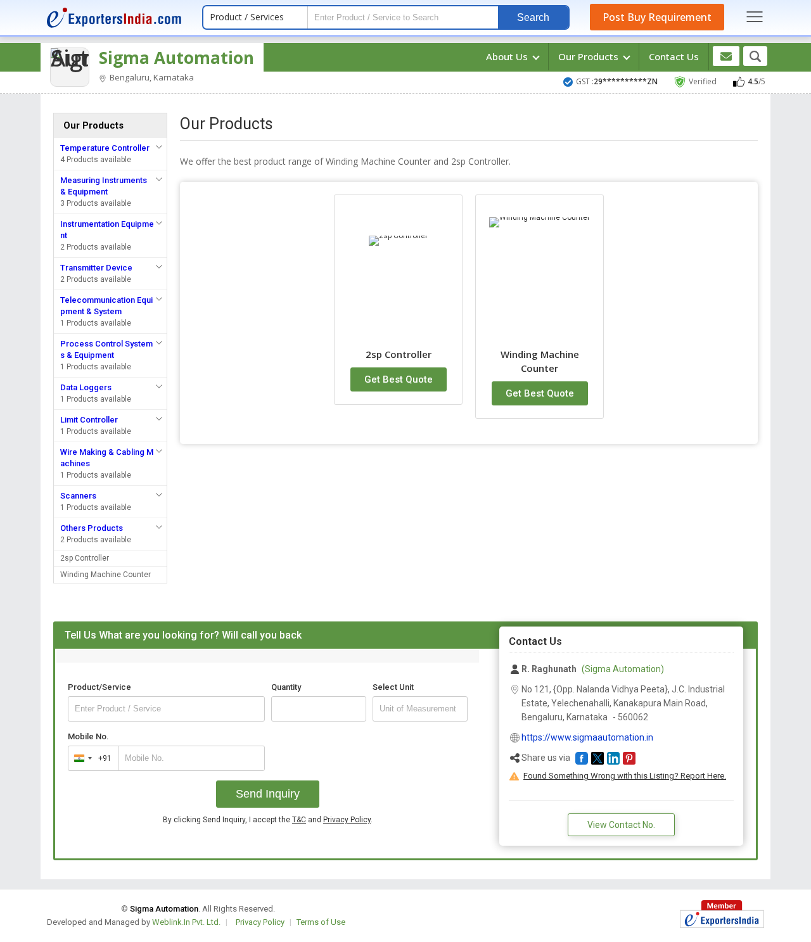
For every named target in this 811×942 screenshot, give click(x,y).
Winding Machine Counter (105, 574)
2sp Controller (84, 558)
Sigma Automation (176, 57)
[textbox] (420, 709)
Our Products (589, 56)
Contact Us (674, 56)
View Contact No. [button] (621, 825)
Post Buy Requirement (657, 17)
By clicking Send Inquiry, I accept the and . (268, 819)
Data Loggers (86, 387)
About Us (508, 56)
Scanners (78, 495)
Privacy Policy (347, 819)
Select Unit (393, 687)
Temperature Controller (105, 148)
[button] (581, 758)
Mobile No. (88, 736)
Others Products (91, 528)
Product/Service (99, 687)
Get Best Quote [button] (398, 379)
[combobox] (90, 758)
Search (533, 17)
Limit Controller (89, 419)
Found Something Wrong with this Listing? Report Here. (624, 775)
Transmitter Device (96, 267)
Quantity (286, 687)
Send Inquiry (268, 793)
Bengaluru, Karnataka (151, 77)
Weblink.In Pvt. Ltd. (186, 922)
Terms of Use (321, 922)
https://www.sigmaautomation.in (587, 737)
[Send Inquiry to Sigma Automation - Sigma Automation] (726, 56)
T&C (299, 819)
